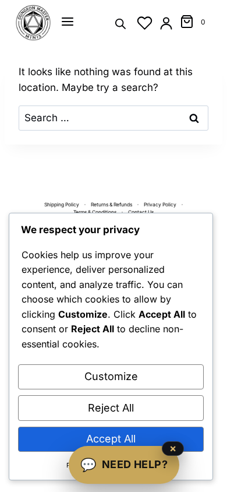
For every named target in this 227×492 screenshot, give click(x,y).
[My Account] (166, 23)
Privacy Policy (160, 205)
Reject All (111, 408)
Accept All (111, 439)
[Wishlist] (144, 23)
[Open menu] (67, 21)
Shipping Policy (61, 205)
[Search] (120, 23)
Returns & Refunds (111, 205)
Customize (111, 376)
